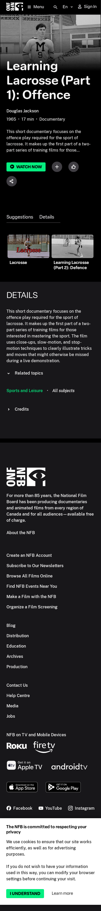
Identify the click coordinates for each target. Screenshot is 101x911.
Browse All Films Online (29, 576)
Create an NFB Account (29, 555)
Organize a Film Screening (31, 606)
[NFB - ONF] (14, 7)
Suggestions (19, 217)
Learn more (62, 893)
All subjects (63, 390)
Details (46, 217)
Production (16, 666)
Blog (11, 625)
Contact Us (17, 685)
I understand (25, 893)
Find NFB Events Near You (31, 586)
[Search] (55, 7)
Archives (14, 656)
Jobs (10, 716)
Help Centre (18, 695)
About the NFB (20, 532)
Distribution (17, 635)
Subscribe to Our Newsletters (34, 565)
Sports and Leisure (24, 390)
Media (12, 705)
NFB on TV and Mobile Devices (36, 734)
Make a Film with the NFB (31, 596)
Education (16, 646)
